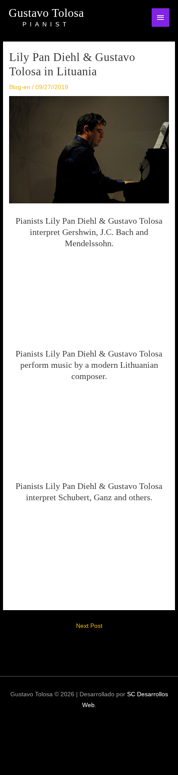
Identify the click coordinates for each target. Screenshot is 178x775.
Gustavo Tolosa (46, 12)
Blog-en (19, 87)
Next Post (89, 626)
